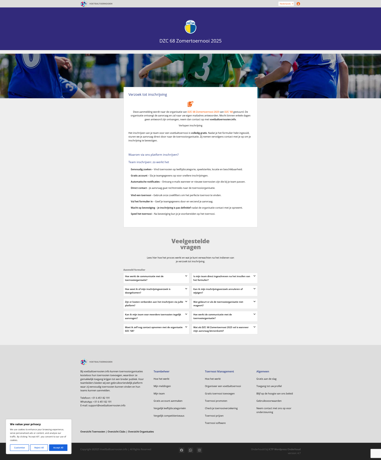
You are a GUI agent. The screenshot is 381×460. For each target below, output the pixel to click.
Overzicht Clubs (117, 431)
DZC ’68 (228, 111)
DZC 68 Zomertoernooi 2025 (203, 111)
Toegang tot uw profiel (269, 386)
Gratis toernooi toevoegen (220, 393)
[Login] (298, 3)
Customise (19, 447)
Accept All (58, 447)
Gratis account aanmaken (168, 400)
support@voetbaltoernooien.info (106, 405)
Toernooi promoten (216, 400)
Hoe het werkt (161, 378)
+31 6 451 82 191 (100, 397)
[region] (38, 436)
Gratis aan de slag (266, 378)
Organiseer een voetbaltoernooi (223, 386)
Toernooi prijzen (214, 415)
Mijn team (159, 393)
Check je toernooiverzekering (221, 408)
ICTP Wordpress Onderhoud (285, 449)
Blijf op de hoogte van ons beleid (274, 393)
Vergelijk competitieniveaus (169, 415)
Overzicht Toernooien (93, 431)
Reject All (39, 447)
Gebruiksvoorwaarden (269, 400)
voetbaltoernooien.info (223, 119)
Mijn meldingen (162, 386)
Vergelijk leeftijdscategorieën (170, 408)
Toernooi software (215, 423)
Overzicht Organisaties (141, 431)
